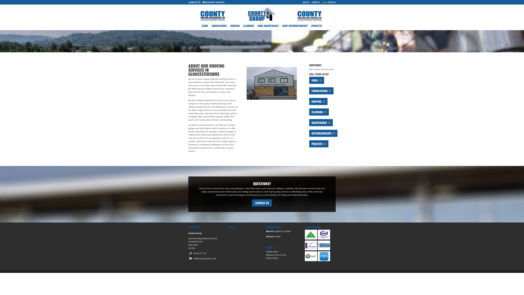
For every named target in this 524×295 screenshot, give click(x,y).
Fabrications (219, 26)
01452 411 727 (199, 253)
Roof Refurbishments (295, 26)
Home (205, 26)
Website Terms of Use (276, 255)
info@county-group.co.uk (204, 258)
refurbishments (322, 133)
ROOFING (317, 101)
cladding (317, 112)
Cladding (248, 26)
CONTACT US (316, 2)
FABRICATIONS (320, 91)
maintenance (319, 123)
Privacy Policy (272, 258)
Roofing (235, 26)
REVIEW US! (332, 2)
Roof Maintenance (268, 26)
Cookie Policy (272, 251)
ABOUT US (306, 2)
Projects (316, 26)
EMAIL (315, 80)
